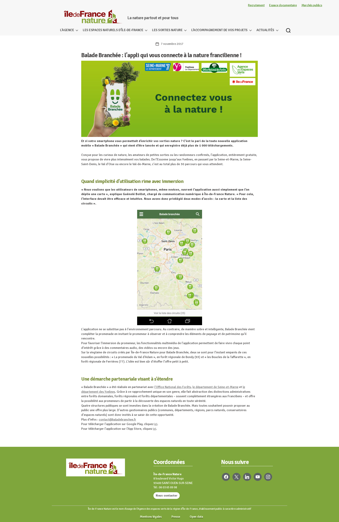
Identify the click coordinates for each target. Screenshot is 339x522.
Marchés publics (312, 5)
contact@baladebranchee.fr (117, 420)
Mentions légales (151, 517)
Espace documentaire (283, 5)
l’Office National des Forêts (172, 387)
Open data (196, 517)
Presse (175, 517)
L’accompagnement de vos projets (219, 30)
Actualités (265, 30)
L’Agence (67, 30)
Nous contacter (166, 496)
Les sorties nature (167, 30)
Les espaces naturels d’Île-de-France (113, 30)
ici (155, 424)
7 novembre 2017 (172, 44)
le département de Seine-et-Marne (215, 387)
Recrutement (256, 5)
